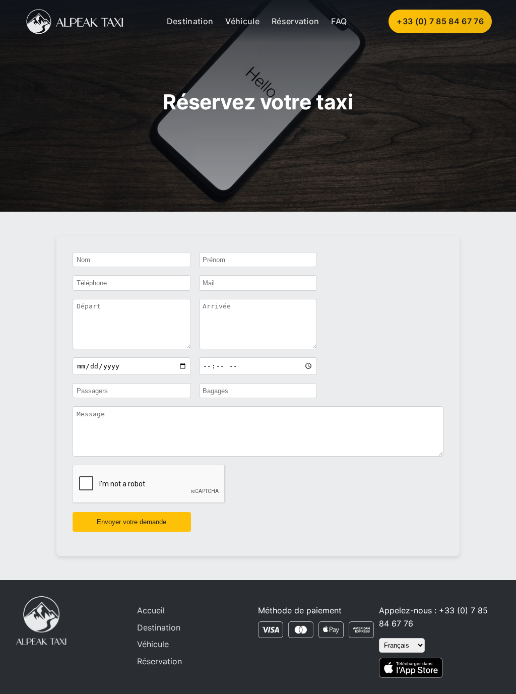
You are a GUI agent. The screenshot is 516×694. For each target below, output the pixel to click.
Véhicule (242, 21)
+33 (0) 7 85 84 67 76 (440, 21)
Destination (190, 21)
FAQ (339, 21)
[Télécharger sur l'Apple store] (411, 668)
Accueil (151, 610)
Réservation (295, 21)
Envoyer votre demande (131, 522)
